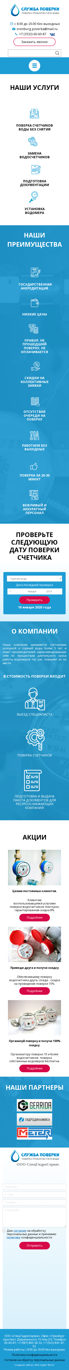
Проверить (34, 600)
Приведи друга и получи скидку (34, 968)
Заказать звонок (34, 42)
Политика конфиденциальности (34, 1355)
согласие (20, 1231)
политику (14, 1237)
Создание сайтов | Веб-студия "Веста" (35, 1364)
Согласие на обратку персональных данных (34, 1360)
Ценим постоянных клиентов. (34, 891)
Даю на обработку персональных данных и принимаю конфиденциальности (31, 1234)
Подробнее (34, 917)
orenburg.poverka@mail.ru (37, 29)
